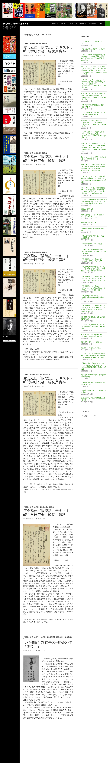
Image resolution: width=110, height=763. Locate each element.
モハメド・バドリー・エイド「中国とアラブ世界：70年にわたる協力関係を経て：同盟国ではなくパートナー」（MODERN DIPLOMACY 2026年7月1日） (94, 70)
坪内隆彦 (54, 23)
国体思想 (38, 43)
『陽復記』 (26, 43)
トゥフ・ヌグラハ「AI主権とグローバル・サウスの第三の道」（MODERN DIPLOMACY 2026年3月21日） (93, 135)
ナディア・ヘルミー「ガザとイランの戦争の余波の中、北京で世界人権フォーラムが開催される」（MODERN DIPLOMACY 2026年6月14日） (93, 83)
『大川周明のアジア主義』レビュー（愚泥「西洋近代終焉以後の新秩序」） (93, 297)
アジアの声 (70, 23)
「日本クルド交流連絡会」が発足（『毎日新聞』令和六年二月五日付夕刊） (93, 326)
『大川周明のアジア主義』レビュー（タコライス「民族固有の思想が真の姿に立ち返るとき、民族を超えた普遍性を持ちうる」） (93, 308)
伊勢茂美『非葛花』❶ (88, 222)
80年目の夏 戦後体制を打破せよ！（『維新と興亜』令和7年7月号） (93, 335)
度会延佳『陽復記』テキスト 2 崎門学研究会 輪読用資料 (49, 380)
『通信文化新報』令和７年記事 (91, 244)
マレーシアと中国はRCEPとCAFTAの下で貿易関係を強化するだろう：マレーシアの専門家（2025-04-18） (94, 201)
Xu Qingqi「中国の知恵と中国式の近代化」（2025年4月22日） (93, 158)
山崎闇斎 (52, 637)
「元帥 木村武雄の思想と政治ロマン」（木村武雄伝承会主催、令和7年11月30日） (93, 251)
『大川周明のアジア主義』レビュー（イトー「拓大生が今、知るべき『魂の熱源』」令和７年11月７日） (93, 278)
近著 (62, 23)
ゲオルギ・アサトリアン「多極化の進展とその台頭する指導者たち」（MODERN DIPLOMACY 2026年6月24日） (93, 96)
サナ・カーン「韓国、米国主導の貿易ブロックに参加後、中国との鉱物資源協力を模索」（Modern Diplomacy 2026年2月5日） (93, 167)
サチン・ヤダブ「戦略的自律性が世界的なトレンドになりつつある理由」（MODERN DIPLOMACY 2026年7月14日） (94, 57)
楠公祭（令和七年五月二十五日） (92, 348)
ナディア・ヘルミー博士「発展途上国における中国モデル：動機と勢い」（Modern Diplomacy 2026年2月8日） (93, 179)
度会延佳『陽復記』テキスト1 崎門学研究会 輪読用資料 (49, 512)
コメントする (41, 55)
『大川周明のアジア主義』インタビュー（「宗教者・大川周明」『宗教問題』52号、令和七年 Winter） (93, 269)
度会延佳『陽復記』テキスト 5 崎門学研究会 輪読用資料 (49, 49)
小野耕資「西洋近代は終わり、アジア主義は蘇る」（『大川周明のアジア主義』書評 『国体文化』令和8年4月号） (93, 123)
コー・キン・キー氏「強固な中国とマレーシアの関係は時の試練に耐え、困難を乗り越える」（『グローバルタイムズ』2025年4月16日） (93, 190)
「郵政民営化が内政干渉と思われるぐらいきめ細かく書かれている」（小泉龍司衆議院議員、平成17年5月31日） (93, 366)
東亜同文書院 (92, 23)
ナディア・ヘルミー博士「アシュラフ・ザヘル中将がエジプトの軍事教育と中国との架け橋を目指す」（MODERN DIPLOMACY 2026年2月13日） (93, 147)
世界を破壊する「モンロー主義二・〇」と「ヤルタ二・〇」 (93, 216)
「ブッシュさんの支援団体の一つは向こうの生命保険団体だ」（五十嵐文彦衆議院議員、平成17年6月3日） (93, 355)
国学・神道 (39, 374)
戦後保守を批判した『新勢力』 (91, 342)
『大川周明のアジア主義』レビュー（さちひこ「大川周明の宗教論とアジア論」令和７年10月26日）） (93, 288)
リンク (100, 23)
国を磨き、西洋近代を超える (15, 23)
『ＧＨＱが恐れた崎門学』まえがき (93, 49)
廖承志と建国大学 (87, 209)
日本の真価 (64, 637)
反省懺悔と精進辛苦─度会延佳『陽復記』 (47, 644)
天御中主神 (39, 507)
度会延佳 (44, 43)
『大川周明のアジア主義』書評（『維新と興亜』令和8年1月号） (92, 260)
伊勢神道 (32, 43)
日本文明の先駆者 (81, 23)
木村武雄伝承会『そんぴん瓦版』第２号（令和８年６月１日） (93, 113)
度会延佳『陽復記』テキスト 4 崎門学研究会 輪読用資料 (49, 158)
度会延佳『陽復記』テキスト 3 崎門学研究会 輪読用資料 (49, 258)
